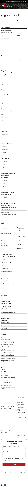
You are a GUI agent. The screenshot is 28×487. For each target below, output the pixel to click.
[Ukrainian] (25, 1)
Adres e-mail (16, 446)
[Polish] (19, 1)
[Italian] (15, 1)
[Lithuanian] (17, 1)
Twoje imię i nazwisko (7, 446)
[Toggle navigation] (24, 5)
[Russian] (21, 1)
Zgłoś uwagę (5, 451)
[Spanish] (23, 1)
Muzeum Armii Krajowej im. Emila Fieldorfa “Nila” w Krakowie (16, 472)
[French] (11, 1)
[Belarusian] (7, 1)
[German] (13, 1)
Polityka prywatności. (8, 475)
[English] (9, 1)
